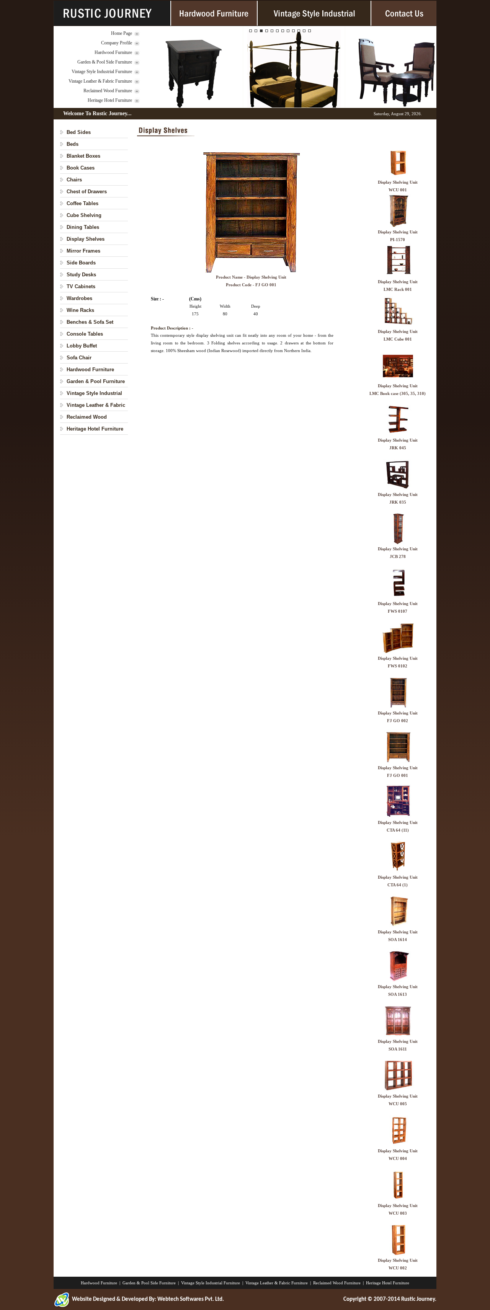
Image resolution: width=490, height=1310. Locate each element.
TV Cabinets (81, 286)
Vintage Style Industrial (94, 393)
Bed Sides (79, 132)
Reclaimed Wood (87, 417)
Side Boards (81, 263)
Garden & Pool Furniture (96, 381)
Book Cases (81, 168)
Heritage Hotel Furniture (110, 100)
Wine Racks (80, 310)
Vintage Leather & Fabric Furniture (100, 81)
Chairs (74, 180)
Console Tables (85, 334)
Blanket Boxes (83, 156)
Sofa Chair (79, 358)
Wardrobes (79, 298)
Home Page (121, 33)
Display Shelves (86, 239)
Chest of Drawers (87, 191)
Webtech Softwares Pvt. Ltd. (190, 1299)
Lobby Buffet (82, 346)
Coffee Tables (82, 203)
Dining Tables (83, 227)
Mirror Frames (83, 251)
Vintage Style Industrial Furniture (102, 71)
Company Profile (116, 43)
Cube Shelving (84, 215)
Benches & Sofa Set (90, 322)
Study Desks (81, 274)
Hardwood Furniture (113, 52)
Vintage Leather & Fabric (96, 405)
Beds (72, 144)
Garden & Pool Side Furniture (104, 62)
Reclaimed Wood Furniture (107, 90)
